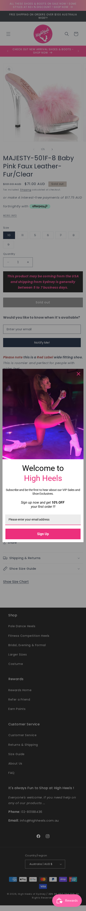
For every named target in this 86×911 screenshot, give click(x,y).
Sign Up (43, 534)
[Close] (78, 374)
